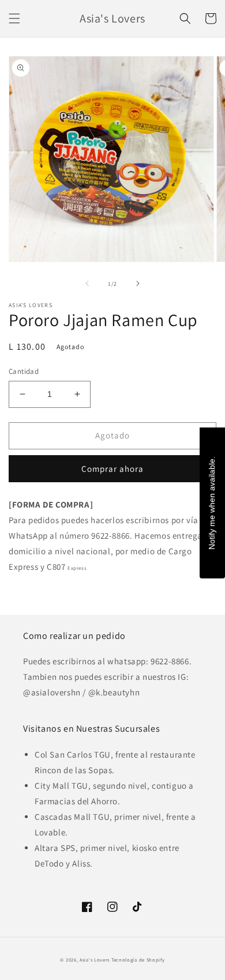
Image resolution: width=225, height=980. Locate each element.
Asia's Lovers (95, 959)
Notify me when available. (211, 502)
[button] (14, 18)
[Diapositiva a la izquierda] (87, 283)
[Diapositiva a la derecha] (138, 283)
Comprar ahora (112, 468)
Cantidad (24, 371)
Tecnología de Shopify (138, 959)
